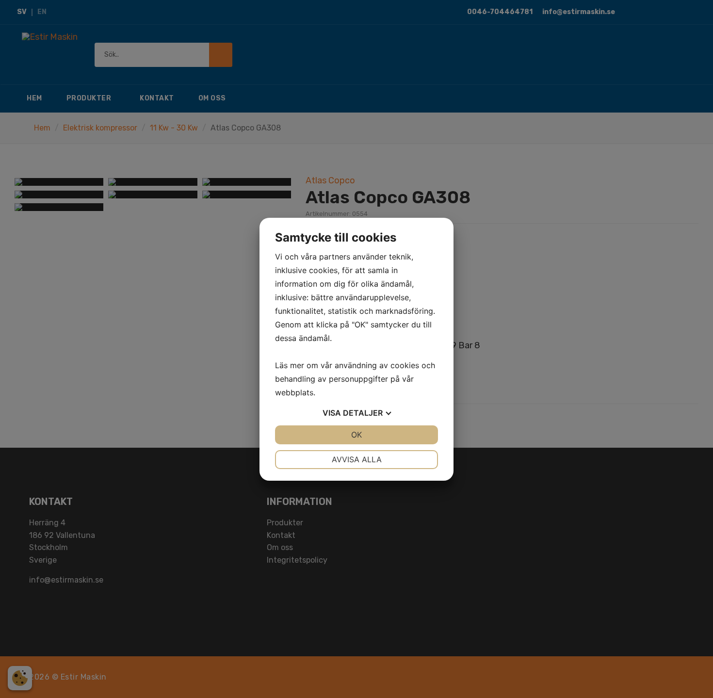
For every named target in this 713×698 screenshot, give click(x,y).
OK (356, 434)
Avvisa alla (357, 459)
